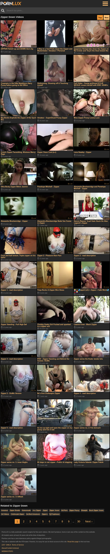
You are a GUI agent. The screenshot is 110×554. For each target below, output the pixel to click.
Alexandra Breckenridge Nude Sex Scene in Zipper (54, 222)
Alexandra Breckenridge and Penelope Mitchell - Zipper (90, 188)
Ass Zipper (37, 510)
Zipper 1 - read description (12, 290)
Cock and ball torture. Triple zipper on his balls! (18, 256)
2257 (3, 545)
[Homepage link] (11, 3)
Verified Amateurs (33, 514)
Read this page (73, 542)
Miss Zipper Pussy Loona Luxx (87, 118)
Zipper (45, 510)
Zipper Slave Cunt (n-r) (46, 152)
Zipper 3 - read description (12, 359)
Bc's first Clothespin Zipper (48, 393)
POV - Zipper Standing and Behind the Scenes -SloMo (53, 360)
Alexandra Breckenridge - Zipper (14, 221)
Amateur (4, 510)
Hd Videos (5, 514)
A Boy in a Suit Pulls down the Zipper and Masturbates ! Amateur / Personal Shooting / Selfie (54, 50)
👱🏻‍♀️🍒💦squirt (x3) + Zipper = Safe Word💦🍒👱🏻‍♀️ (91, 291)
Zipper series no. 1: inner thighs (14, 462)
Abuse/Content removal (10, 548)
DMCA (8, 545)
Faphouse (56, 514)
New (107, 17)
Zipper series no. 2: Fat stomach (87, 428)
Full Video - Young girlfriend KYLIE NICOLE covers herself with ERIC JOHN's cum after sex (91, 84)
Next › (88, 521)
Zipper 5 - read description (12, 428)
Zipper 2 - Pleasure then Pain (49, 256)
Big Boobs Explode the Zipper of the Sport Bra (18, 119)
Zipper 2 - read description (85, 256)
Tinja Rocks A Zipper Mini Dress (50, 290)
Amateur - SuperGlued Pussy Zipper (52, 118)
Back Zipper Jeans (96, 510)
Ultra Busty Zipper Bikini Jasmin (14, 187)
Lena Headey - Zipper (82, 152)
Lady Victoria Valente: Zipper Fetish (88, 462)
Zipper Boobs (15, 510)
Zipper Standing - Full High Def (14, 324)
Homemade (26, 510)
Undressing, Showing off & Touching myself (52, 84)
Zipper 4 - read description (85, 393)
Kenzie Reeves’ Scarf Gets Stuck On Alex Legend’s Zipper (91, 222)
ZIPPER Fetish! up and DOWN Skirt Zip (17, 49)
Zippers (45, 514)
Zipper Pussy (74, 510)
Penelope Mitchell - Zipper (48, 187)
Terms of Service (18, 545)
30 (78, 521)
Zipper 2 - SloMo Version (11, 393)
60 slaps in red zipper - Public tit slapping (54, 462)
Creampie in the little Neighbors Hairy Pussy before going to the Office (16, 84)
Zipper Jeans (54, 510)
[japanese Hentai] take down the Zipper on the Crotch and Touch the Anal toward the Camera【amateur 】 (91, 50)
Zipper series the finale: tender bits (88, 359)
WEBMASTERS (7, 551)
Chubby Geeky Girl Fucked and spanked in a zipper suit (54, 325)
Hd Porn (64, 510)
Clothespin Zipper (17, 514)
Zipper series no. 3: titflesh (12, 497)
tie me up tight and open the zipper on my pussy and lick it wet (54, 429)
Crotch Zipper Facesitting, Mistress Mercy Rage (18, 153)
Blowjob (84, 510)
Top (100, 17)
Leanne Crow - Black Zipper (85, 324)
